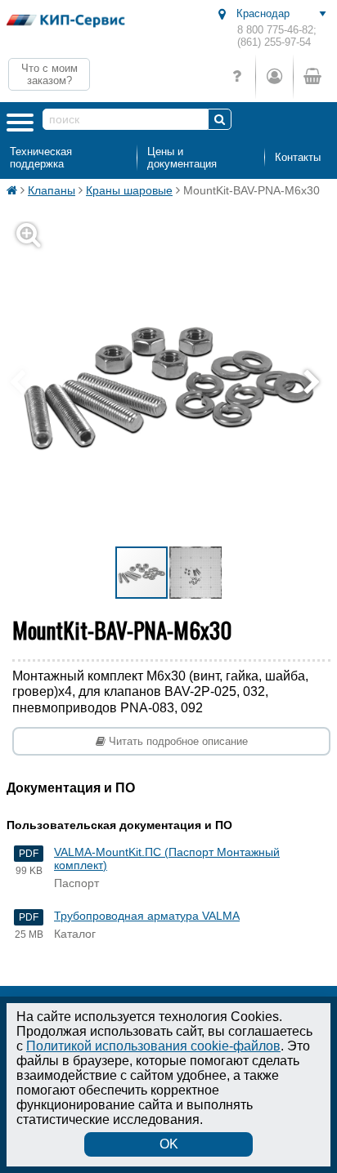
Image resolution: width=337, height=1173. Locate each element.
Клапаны (51, 190)
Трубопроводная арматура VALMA (147, 915)
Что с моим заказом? (49, 74)
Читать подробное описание (177, 741)
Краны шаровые (129, 190)
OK (169, 1144)
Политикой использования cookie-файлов (153, 1046)
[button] (316, 383)
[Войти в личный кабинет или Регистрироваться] (274, 76)
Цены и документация (182, 157)
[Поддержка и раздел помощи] (236, 76)
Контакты (298, 157)
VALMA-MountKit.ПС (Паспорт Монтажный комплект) (167, 858)
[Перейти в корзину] (311, 76)
